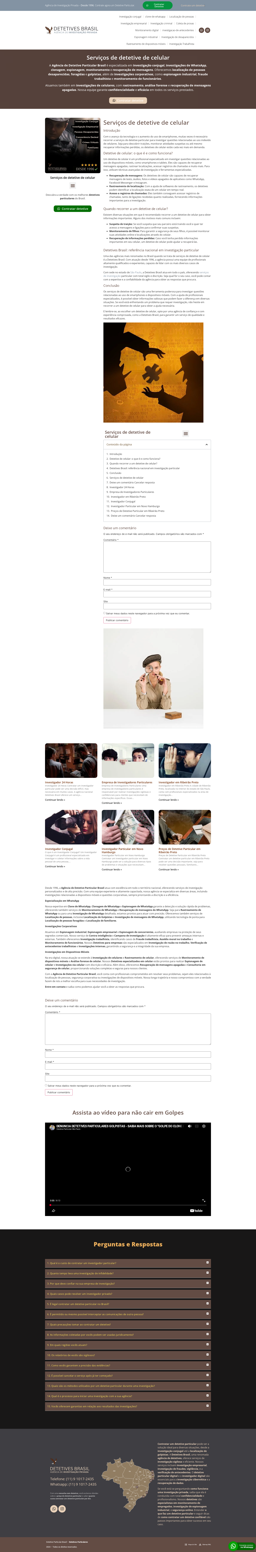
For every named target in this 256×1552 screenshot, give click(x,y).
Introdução (116, 454)
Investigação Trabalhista (181, 44)
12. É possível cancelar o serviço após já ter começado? (80, 1375)
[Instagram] (207, 30)
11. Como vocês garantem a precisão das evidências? (78, 1365)
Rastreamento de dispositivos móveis (146, 44)
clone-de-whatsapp (155, 16)
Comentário (111, 540)
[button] (72, 185)
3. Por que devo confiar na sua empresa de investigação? (81, 1283)
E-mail (107, 589)
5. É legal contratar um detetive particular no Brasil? (78, 1304)
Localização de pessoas (181, 16)
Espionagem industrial (146, 37)
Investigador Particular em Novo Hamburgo (135, 506)
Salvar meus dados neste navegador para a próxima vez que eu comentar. (148, 613)
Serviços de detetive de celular (127, 477)
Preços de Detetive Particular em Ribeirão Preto (137, 511)
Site (105, 601)
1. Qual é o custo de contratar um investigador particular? (81, 1263)
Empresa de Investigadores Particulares (132, 492)
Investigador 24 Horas (122, 487)
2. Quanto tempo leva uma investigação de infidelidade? (80, 1273)
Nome (107, 577)
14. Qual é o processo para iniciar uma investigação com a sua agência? (89, 1396)
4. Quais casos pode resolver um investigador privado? (79, 1293)
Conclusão (115, 473)
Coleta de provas (185, 23)
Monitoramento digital (147, 30)
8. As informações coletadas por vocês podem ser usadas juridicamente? (90, 1334)
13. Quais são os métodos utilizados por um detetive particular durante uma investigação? (101, 1386)
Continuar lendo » (55, 799)
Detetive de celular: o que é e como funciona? (135, 458)
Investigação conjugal (130, 16)
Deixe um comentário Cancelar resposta (132, 482)
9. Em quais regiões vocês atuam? (67, 1345)
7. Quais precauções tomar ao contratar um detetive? (79, 1324)
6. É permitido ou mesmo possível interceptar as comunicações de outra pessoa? (95, 1314)
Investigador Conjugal (123, 501)
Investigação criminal (161, 23)
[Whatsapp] (201, 30)
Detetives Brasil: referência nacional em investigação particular (145, 468)
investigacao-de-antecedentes (178, 30)
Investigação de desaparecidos (177, 37)
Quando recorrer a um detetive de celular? (133, 463)
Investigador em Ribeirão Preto (128, 496)
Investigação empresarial (134, 23)
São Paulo (135, 272)
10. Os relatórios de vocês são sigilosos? (71, 1355)
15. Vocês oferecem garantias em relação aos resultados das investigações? (92, 1406)
